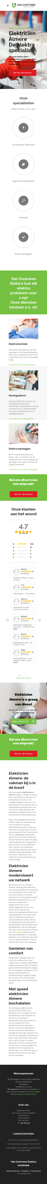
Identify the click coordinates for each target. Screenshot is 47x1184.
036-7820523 (25, 1123)
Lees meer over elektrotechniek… (22, 365)
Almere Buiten (34, 1092)
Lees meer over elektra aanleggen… (23, 470)
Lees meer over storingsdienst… (22, 419)
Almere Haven (17, 1094)
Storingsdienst (17, 395)
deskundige (17, 932)
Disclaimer (25, 1171)
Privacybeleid (36, 1171)
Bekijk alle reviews (23, 678)
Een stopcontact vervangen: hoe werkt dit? (23, 1144)
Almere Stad (31, 1094)
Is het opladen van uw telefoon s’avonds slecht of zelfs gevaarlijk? (23, 1149)
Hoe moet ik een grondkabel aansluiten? (23, 1140)
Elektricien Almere (13, 1171)
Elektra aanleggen (19, 448)
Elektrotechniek (18, 344)
